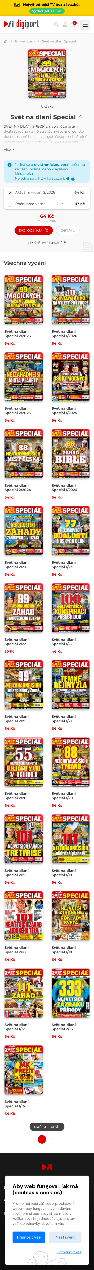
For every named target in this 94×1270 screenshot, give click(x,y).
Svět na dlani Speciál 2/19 (17, 872)
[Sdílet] (80, 116)
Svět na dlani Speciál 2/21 (17, 718)
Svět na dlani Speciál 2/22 (17, 641)
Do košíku (31, 230)
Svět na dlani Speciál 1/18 (64, 949)
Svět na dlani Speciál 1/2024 (64, 487)
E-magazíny (25, 41)
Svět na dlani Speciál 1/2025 (64, 410)
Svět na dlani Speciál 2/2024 (18, 487)
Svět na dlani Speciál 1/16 (17, 1103)
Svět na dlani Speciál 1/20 (64, 795)
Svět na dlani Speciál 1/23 (64, 564)
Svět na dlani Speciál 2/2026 (18, 333)
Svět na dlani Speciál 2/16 (64, 1026)
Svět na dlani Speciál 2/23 (17, 564)
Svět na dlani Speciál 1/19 (64, 872)
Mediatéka (24, 173)
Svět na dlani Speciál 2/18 (17, 949)
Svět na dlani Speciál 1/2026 (64, 333)
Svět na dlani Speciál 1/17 (17, 1026)
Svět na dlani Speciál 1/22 (64, 641)
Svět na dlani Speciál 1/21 (64, 718)
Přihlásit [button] (64, 24)
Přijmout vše (29, 1237)
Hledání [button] (56, 24)
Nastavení (65, 1237)
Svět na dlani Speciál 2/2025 (18, 410)
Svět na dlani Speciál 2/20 (17, 795)
